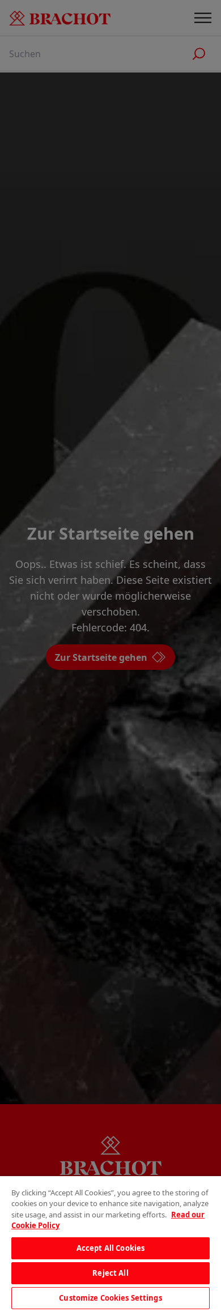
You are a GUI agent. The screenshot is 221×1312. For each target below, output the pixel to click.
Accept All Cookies (110, 1248)
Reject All (110, 1273)
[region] (110, 1244)
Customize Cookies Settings (110, 1298)
